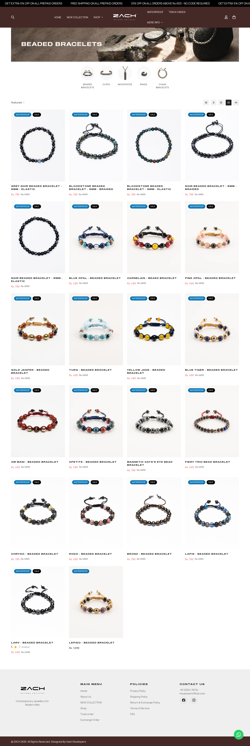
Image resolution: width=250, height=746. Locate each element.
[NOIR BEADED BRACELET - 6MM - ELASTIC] (38, 237)
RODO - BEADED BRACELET (90, 554)
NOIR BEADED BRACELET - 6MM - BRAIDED (211, 187)
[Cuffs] (106, 73)
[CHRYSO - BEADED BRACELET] (38, 513)
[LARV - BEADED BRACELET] (38, 602)
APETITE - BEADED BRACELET (93, 462)
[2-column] (213, 102)
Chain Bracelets (162, 86)
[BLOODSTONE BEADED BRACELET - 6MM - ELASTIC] (154, 146)
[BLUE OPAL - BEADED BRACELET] (96, 237)
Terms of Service (139, 708)
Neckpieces (125, 84)
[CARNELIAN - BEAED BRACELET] (154, 237)
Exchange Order (90, 719)
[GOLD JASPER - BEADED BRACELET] (38, 329)
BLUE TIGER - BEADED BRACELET (211, 370)
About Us (85, 696)
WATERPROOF (155, 12)
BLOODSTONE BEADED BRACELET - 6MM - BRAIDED (91, 187)
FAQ (132, 714)
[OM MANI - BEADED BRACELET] (38, 421)
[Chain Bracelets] (162, 73)
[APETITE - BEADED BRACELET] (96, 421)
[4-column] (228, 102)
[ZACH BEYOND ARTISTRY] (125, 17)
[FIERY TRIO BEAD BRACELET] (212, 421)
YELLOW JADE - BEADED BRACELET (146, 371)
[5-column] (236, 102)
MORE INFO (153, 22)
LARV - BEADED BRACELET (32, 643)
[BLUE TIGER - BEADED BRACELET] (212, 329)
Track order (87, 714)
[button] (234, 17)
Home (83, 691)
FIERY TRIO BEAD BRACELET (207, 462)
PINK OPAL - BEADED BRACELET (210, 278)
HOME (57, 17)
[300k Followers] (184, 700)
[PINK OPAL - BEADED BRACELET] (212, 237)
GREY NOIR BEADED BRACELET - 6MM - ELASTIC (36, 187)
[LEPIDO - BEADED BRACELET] (96, 602)
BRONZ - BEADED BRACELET (149, 554)
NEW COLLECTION (77, 17)
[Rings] (144, 73)
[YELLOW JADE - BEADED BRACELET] (154, 329)
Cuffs (106, 84)
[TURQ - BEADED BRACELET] (96, 329)
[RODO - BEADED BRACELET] (96, 513)
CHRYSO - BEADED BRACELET (34, 554)
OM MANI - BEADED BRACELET (35, 462)
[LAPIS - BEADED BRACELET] (212, 513)
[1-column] (206, 102)
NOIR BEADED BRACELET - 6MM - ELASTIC (37, 279)
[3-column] (221, 102)
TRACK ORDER (177, 12)
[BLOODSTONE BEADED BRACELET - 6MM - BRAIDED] (96, 146)
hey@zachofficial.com (192, 693)
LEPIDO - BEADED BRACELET (92, 643)
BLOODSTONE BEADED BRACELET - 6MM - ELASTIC (149, 187)
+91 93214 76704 (189, 689)
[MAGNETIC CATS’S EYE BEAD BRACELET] (154, 421)
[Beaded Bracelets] (87, 73)
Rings (143, 84)
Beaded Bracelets (87, 86)
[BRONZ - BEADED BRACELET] (154, 513)
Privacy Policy (138, 691)
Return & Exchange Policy (145, 702)
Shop (83, 708)
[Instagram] (194, 700)
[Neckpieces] (125, 73)
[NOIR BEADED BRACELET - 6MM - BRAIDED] (212, 146)
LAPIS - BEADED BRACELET (206, 554)
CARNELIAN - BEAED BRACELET (152, 278)
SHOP (97, 17)
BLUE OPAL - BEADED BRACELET (95, 278)
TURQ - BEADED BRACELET (90, 370)
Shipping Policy (139, 696)
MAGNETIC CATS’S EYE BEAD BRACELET (150, 463)
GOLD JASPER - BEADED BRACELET (30, 371)
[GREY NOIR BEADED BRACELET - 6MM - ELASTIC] (38, 146)
